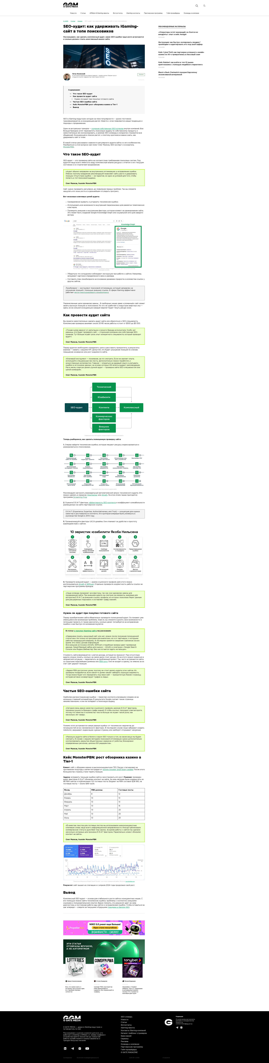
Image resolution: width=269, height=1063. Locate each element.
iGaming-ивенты (128, 1028)
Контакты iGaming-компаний (133, 1030)
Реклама (124, 1041)
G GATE (65, 21)
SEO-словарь (126, 1017)
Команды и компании (130, 1044)
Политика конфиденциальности (88, 1057)
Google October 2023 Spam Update (118, 769)
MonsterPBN (68, 147)
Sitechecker (92, 495)
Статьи (73, 21)
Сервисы (125, 1039)
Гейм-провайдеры (129, 1049)
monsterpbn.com (130, 881)
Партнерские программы (132, 1047)
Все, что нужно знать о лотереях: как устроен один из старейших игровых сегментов (74, 989)
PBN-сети (103, 661)
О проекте (166, 1057)
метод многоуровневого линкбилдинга (91, 292)
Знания (80, 21)
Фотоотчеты (126, 1025)
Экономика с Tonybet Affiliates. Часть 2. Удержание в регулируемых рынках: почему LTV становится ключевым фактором (132, 990)
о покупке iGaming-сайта (85, 631)
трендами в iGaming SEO (118, 907)
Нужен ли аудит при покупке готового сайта (94, 99)
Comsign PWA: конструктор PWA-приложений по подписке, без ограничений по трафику (104, 989)
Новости (124, 1019)
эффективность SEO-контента (102, 502)
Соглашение (67, 1057)
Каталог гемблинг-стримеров (134, 1033)
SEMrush (90, 584)
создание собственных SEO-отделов (107, 128)
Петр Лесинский (78, 74)
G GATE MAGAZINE (129, 1052)
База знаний (126, 1036)
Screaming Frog (80, 497)
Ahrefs (104, 495)
